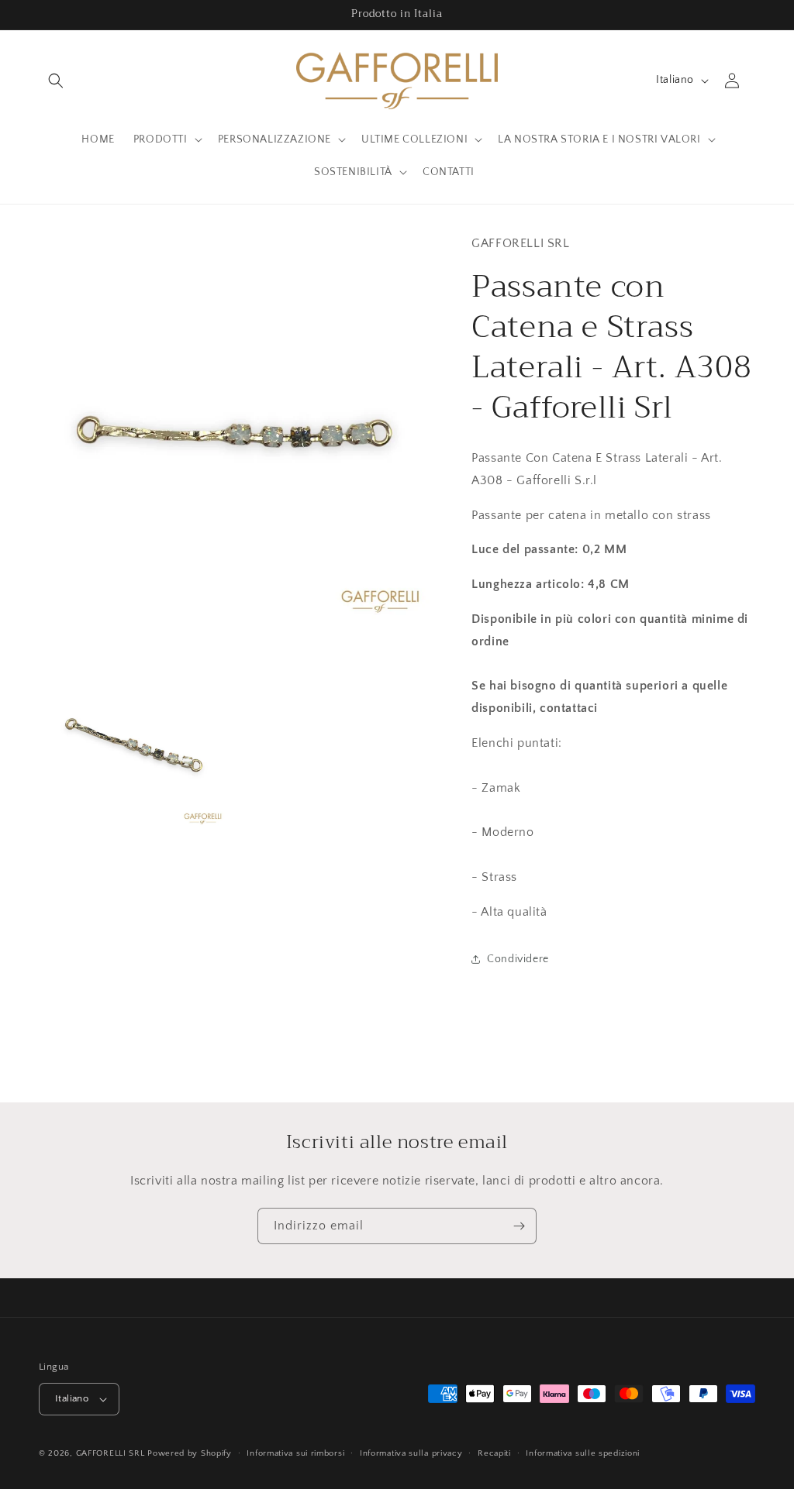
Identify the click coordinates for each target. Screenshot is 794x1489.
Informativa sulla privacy (411, 1453)
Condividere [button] (518, 959)
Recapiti (494, 1453)
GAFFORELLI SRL (110, 1453)
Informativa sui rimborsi (295, 1453)
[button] (56, 81)
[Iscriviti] (519, 1226)
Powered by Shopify (189, 1453)
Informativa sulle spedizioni (583, 1453)
